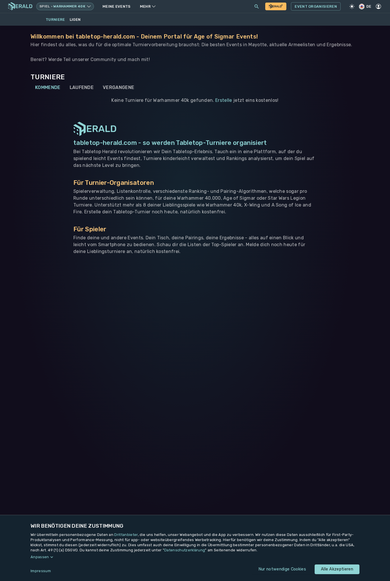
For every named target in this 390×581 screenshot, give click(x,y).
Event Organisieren (316, 6)
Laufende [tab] (82, 87)
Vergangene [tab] (118, 87)
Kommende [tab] (48, 87)
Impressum (41, 571)
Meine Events (116, 6)
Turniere (55, 19)
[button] (195, 557)
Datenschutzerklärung (184, 550)
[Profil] (378, 6)
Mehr (145, 6)
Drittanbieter (126, 535)
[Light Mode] (352, 6)
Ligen (75, 19)
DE (368, 6)
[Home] (20, 6)
